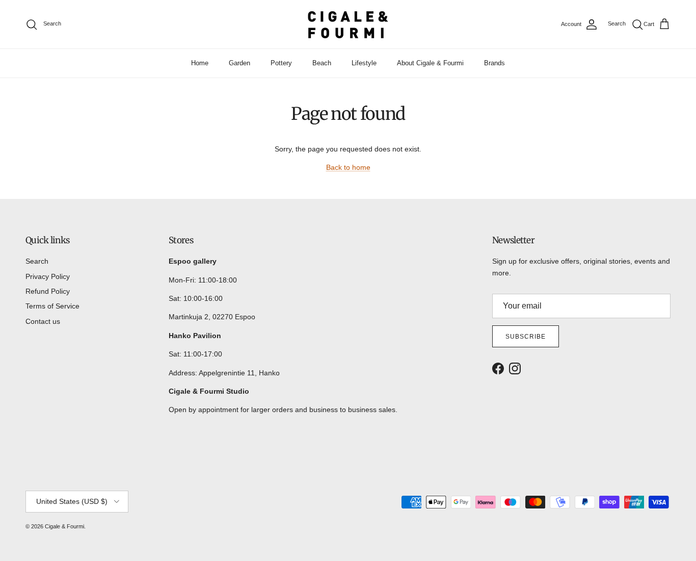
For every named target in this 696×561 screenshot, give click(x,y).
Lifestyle (364, 63)
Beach (321, 63)
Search (36, 261)
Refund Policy (47, 291)
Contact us (42, 321)
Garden (239, 63)
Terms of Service (52, 306)
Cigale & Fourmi (64, 526)
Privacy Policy (47, 276)
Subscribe (525, 336)
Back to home (348, 167)
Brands (494, 63)
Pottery (281, 63)
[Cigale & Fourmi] (348, 24)
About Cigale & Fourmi (430, 63)
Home (199, 63)
